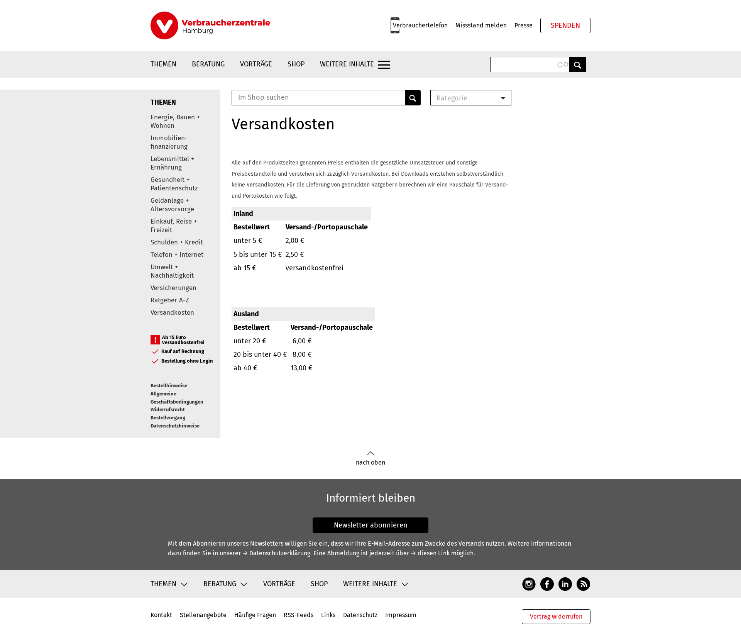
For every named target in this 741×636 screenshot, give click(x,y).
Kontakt (161, 615)
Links (328, 615)
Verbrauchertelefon (420, 25)
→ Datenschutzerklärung (276, 553)
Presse (523, 25)
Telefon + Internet (177, 255)
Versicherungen (173, 288)
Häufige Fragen (255, 615)
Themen (163, 64)
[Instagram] (529, 583)
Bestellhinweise (169, 385)
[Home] (210, 25)
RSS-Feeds (298, 615)
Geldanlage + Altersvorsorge (172, 205)
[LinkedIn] (565, 583)
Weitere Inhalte (347, 64)
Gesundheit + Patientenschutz (174, 184)
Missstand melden (481, 25)
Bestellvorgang (168, 418)
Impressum (400, 615)
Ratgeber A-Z (170, 300)
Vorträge (256, 64)
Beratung (208, 64)
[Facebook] (547, 583)
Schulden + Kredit (177, 242)
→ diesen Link (430, 553)
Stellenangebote (203, 615)
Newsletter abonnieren (371, 525)
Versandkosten (172, 313)
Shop (296, 64)
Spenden (565, 25)
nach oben (370, 462)
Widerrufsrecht (168, 409)
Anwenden (577, 64)
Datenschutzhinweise (175, 426)
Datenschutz (360, 615)
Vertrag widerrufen (556, 616)
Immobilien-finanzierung (169, 142)
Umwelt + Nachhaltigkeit (172, 271)
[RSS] (583, 583)
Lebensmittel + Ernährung (172, 163)
